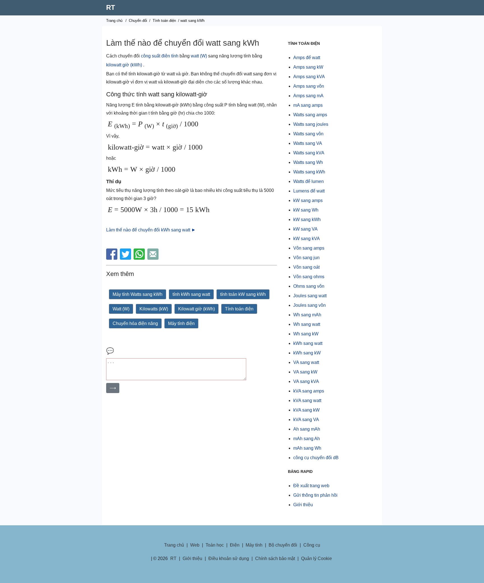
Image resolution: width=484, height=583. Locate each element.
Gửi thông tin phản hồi (315, 495)
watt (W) (199, 56)
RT (110, 7)
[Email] (153, 258)
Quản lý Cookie (316, 558)
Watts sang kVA (308, 152)
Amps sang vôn (308, 86)
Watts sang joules (310, 124)
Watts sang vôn (308, 133)
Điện (234, 545)
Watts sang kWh (309, 171)
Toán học (215, 545)
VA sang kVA (306, 381)
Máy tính (254, 545)
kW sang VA (305, 229)
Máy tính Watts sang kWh (137, 294)
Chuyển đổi (138, 20)
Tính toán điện (164, 20)
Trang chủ (114, 20)
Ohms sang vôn (308, 286)
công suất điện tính (159, 56)
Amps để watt (306, 57)
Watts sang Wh (308, 162)
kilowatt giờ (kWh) (124, 64)
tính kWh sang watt (191, 294)
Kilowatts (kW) (153, 308)
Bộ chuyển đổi (283, 545)
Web (194, 545)
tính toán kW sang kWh (243, 294)
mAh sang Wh (307, 448)
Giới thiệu (303, 504)
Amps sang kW (308, 67)
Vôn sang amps (308, 248)
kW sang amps (308, 200)
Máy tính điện (181, 323)
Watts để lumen (308, 181)
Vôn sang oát (306, 267)
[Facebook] (112, 258)
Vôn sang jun (306, 257)
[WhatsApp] (140, 258)
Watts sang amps (310, 114)
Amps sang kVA (309, 76)
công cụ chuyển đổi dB (316, 457)
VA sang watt (306, 362)
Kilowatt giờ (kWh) (196, 308)
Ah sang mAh (306, 429)
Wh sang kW (305, 333)
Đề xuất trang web (311, 485)
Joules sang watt (310, 295)
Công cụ (311, 545)
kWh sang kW (307, 352)
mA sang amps (308, 105)
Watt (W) (121, 308)
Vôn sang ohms (308, 276)
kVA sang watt (307, 400)
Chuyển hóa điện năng (135, 323)
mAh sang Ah (306, 438)
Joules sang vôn (309, 305)
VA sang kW (305, 372)
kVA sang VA (306, 419)
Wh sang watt (306, 324)
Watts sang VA (307, 143)
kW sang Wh (305, 210)
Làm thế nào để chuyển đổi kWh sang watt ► (151, 229)
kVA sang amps (308, 391)
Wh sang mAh (307, 314)
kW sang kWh (307, 219)
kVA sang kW (306, 410)
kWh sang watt (307, 343)
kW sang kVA (306, 238)
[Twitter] (126, 258)
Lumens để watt (309, 191)
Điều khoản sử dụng (228, 558)
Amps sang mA (308, 95)
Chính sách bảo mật (275, 558)
